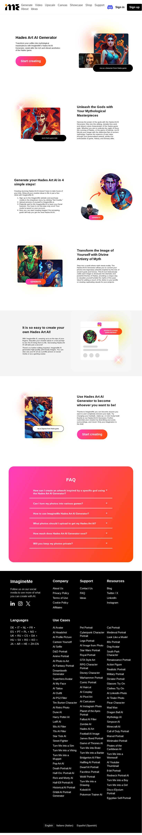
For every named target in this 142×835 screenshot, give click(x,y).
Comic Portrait (88, 682)
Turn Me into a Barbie (92, 752)
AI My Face (59, 683)
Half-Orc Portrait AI (63, 773)
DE (12, 627)
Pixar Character (116, 702)
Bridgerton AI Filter (90, 757)
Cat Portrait (113, 627)
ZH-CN (35, 643)
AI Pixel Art (86, 696)
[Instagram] (20, 604)
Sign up (134, 7)
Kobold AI (85, 789)
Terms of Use (60, 597)
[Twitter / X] (28, 604)
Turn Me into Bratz (90, 747)
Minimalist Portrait (117, 740)
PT (18, 631)
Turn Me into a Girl (117, 785)
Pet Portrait (86, 627)
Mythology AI (114, 717)
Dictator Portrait (116, 678)
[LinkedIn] (12, 603)
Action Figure (114, 664)
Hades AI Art (87, 728)
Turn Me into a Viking (64, 750)
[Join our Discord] (110, 7)
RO (26, 639)
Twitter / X (112, 593)
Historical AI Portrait (64, 787)
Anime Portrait (61, 656)
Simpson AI (113, 721)
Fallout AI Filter (88, 719)
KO (33, 639)
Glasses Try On (116, 683)
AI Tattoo (58, 688)
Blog (109, 588)
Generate (27, 5)
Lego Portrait (87, 640)
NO (32, 631)
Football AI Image (89, 733)
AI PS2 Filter (60, 697)
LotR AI (57, 721)
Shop (88, 5)
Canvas (62, 5)
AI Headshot (60, 632)
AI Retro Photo (61, 707)
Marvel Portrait (115, 736)
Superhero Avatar (62, 678)
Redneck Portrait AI (118, 775)
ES (12, 631)
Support (99, 5)
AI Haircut (85, 687)
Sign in (120, 7)
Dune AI (57, 712)
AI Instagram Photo (91, 706)
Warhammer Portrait (91, 677)
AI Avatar (58, 627)
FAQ (82, 593)
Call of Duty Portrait (118, 731)
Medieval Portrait (116, 632)
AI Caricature (87, 701)
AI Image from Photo (91, 645)
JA (11, 643)
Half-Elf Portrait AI (63, 782)
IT (18, 627)
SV (19, 639)
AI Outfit (57, 693)
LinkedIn (111, 597)
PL (25, 631)
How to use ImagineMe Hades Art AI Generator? (61, 513)
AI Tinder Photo (115, 697)
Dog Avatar (113, 646)
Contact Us (86, 588)
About (24, 8)
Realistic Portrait (116, 669)
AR (18, 643)
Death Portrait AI (62, 768)
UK (12, 635)
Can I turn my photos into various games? (58, 503)
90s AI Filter (59, 726)
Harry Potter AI (61, 717)
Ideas (34, 8)
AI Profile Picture (62, 637)
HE (25, 643)
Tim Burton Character (65, 702)
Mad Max (112, 707)
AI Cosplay (86, 691)
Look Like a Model (117, 637)
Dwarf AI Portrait (89, 767)
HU (12, 639)
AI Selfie (57, 646)
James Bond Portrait (91, 738)
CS (26, 635)
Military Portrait (115, 674)
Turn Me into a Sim (63, 745)
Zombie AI (85, 724)
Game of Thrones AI (91, 743)
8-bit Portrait (114, 770)
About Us (58, 588)
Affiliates (57, 607)
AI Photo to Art (61, 661)
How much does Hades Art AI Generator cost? (60, 533)
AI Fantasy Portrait (63, 665)
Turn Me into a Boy (117, 780)
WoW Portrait (87, 776)
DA (33, 635)
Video (38, 5)
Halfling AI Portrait (90, 762)
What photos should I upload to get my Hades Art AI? (64, 523)
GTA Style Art (87, 659)
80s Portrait (113, 641)
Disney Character (90, 672)
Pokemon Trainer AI (91, 794)
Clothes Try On (115, 688)
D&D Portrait (60, 651)
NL (24, 627)
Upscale (50, 5)
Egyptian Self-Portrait (119, 798)
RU (19, 635)
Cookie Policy (60, 602)
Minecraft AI (113, 726)
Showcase (76, 5)
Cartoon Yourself (62, 641)
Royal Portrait (87, 654)
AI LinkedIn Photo (117, 693)
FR (31, 627)
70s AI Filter (59, 731)
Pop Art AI (58, 763)
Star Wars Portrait (90, 650)
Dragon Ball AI (115, 712)
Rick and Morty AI (63, 777)
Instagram (112, 602)
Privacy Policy (61, 593)
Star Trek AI (59, 736)
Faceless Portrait (89, 771)
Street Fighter (60, 740)
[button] (70, 492)
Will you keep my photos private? (53, 543)
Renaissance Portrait (119, 659)
